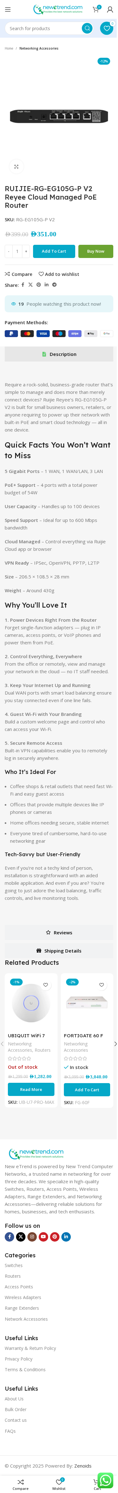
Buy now (95, 251)
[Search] (87, 28)
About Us (14, 1399)
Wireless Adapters (23, 1297)
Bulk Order (15, 1409)
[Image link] (36, 1153)
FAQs (10, 1431)
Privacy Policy (18, 1359)
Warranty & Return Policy (30, 1348)
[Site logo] (58, 9)
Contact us (16, 1420)
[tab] (59, 354)
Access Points (19, 1287)
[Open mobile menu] (8, 9)
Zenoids (83, 1466)
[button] (87, 1089)
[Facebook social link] (22, 285)
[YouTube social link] (43, 1237)
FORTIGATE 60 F (83, 1036)
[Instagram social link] (32, 1237)
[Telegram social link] (54, 285)
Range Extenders (22, 1308)
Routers (43, 1050)
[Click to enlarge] (16, 166)
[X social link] (30, 285)
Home (9, 48)
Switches (14, 1265)
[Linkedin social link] (46, 285)
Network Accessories (26, 1319)
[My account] (110, 9)
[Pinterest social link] (39, 285)
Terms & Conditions (25, 1369)
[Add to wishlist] (45, 985)
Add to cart (54, 251)
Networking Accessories (39, 48)
